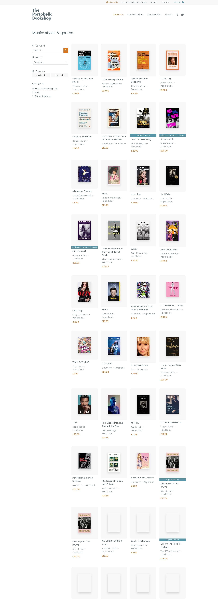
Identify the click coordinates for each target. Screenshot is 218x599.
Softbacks (59, 75)
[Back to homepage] (42, 14)
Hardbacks (41, 75)
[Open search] (177, 14)
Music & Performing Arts (44, 88)
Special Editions (135, 14)
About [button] (153, 2)
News (134, 2)
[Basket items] (183, 14)
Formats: (40, 70)
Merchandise (154, 14)
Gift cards (113, 2)
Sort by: (38, 57)
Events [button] (168, 14)
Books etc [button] (118, 14)
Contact (165, 2)
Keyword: (40, 45)
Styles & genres (43, 95)
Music (37, 92)
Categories (38, 83)
